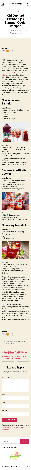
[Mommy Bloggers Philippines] (15, 455)
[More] (7, 50)
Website (4, 410)
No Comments (16, 33)
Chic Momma (11, 30)
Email (4, 402)
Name (4, 394)
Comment (5, 378)
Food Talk (15, 11)
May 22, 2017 (24, 30)
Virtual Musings (15, 4)
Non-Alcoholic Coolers (11, 341)
